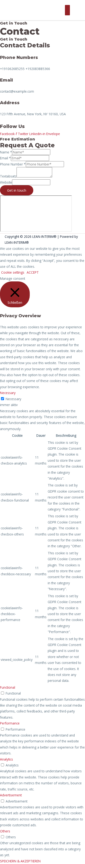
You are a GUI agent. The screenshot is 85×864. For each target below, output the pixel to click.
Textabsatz (8, 176)
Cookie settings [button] (12, 272)
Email (5, 158)
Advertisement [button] (11, 795)
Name (6, 152)
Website (6, 182)
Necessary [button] (8, 393)
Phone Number (13, 164)
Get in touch (16, 190)
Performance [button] (10, 723)
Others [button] (5, 831)
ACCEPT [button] (33, 272)
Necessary (13, 399)
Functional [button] (7, 687)
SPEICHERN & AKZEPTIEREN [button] (20, 861)
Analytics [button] (6, 759)
